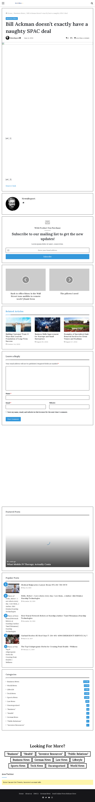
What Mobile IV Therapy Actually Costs (29, 564)
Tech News (11, 693)
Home (9, 13)
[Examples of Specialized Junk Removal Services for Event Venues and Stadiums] (76, 324)
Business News (19, 13)
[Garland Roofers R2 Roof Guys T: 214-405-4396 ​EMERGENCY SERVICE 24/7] (12, 639)
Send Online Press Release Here (64, 794)
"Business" (11, 709)
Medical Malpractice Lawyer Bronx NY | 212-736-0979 (44, 585)
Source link (11, 186)
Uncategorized (13, 705)
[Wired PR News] (19, 3)
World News (12, 686)
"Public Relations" (14, 721)
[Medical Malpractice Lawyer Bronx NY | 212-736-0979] (12, 588)
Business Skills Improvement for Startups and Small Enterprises (47, 336)
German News (12, 717)
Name (8, 394)
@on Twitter (8, 774)
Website (52, 403)
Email (8, 403)
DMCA (36, 794)
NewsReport (14, 38)
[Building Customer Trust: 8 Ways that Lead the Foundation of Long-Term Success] (18, 324)
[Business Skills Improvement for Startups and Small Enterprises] (47, 324)
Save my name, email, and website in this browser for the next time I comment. (38, 412)
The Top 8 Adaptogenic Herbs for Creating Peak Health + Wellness (49, 647)
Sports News (12, 697)
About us (28, 794)
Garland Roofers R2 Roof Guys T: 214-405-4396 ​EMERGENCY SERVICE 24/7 (54, 636)
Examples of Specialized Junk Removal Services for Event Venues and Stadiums (76, 336)
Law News (11, 701)
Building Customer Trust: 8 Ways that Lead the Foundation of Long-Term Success (17, 337)
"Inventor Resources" (15, 725)
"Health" (10, 713)
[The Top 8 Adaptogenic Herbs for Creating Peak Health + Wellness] (12, 655)
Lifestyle (10, 689)
